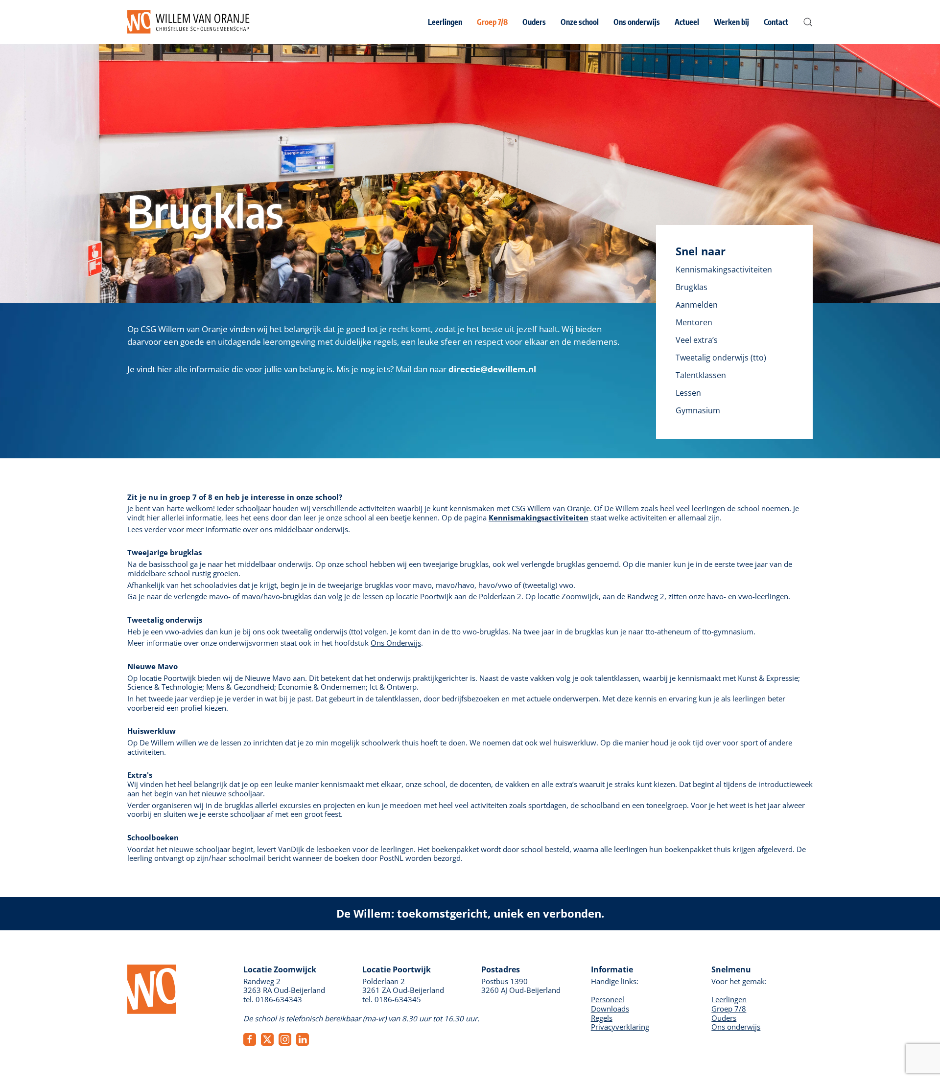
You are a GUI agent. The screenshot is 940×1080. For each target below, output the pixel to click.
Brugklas (691, 287)
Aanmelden (697, 304)
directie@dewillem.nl (492, 369)
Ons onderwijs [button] (636, 22)
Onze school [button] (580, 22)
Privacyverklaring (620, 1027)
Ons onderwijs (735, 1027)
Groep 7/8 (728, 1008)
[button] (808, 22)
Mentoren (694, 322)
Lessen (688, 392)
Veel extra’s (697, 340)
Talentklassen (701, 375)
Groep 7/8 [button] (492, 22)
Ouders (723, 1018)
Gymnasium (698, 410)
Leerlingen (729, 999)
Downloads (610, 1008)
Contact (776, 22)
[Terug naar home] (188, 22)
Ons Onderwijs (396, 643)
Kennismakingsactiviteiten (724, 269)
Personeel (607, 999)
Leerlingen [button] (445, 22)
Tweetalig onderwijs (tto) (721, 357)
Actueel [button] (687, 22)
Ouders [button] (534, 22)
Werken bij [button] (731, 22)
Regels (601, 1018)
